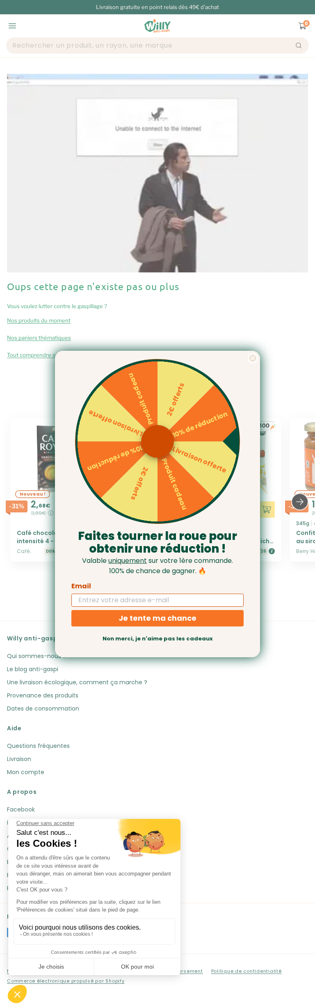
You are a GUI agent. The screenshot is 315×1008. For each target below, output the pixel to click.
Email (81, 586)
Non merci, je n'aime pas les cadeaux (158, 638)
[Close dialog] (253, 358)
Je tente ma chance (157, 618)
